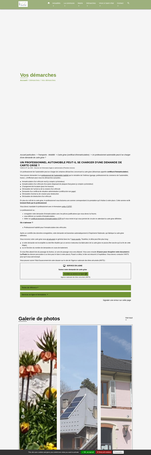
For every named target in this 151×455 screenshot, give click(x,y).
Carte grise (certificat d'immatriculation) (74, 155)
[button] (49, 3)
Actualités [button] (56, 3)
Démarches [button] (91, 3)
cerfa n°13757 (67, 206)
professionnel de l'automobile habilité (54, 175)
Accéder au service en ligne (75, 274)
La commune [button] (69, 3)
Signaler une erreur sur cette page (117, 300)
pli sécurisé (51, 239)
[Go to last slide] (23, 416)
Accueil (23, 80)
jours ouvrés (76, 239)
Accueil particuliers (28, 155)
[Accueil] (31, 4)
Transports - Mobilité (46, 155)
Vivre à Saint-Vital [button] (106, 3)
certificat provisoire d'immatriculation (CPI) (46, 219)
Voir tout (129, 318)
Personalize (118, 452)
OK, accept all (88, 452)
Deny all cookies (104, 452)
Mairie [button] (80, 3)
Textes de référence (29, 288)
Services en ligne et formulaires (34, 295)
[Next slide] (128, 416)
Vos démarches (48, 80)
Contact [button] (120, 3)
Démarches (34, 80)
